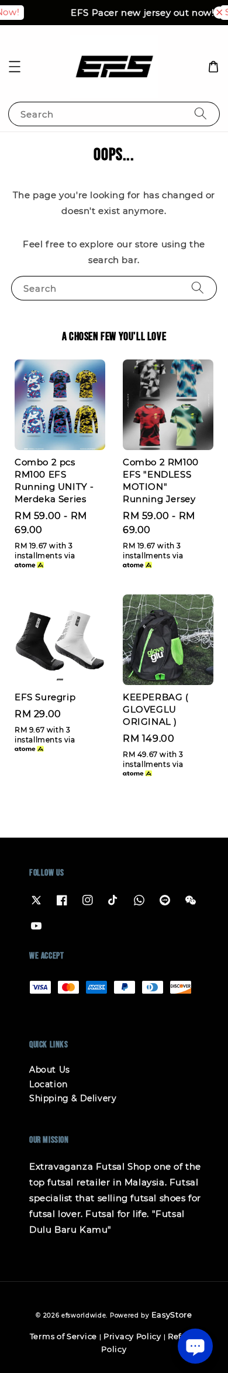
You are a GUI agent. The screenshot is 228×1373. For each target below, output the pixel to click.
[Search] (200, 113)
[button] (14, 66)
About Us (49, 1069)
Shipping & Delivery (72, 1098)
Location (48, 1084)
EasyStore (171, 1314)
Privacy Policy (132, 1336)
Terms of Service (63, 1336)
